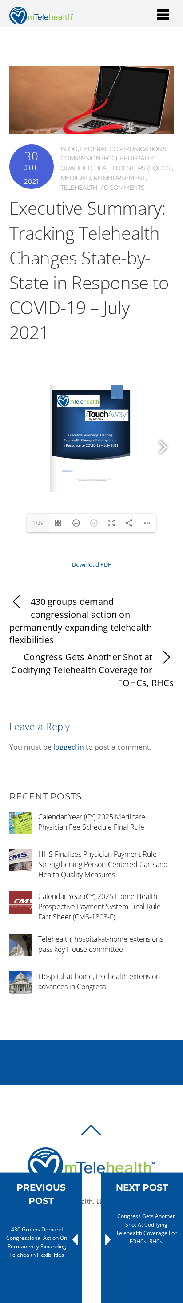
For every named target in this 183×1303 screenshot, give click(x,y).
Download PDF (91, 564)
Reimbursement (119, 177)
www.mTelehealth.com (102, 480)
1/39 (38, 523)
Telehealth (78, 187)
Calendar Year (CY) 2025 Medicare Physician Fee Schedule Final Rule (91, 822)
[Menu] (163, 14)
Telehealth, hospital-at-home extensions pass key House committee (100, 944)
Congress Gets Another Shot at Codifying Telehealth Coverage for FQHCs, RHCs (92, 670)
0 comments (124, 187)
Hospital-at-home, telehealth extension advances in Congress (99, 981)
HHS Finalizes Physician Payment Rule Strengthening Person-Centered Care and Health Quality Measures (103, 864)
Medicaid (75, 177)
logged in (68, 747)
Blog (69, 148)
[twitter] (94, 1231)
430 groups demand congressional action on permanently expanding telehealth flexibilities (80, 621)
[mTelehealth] (41, 20)
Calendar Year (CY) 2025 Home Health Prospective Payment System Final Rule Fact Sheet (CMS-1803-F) (99, 906)
